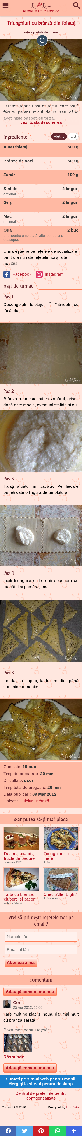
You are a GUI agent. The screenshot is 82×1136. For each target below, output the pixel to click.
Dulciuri (26, 801)
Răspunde (13, 1057)
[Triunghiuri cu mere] (61, 838)
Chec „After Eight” (60, 894)
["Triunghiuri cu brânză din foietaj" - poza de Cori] (22, 1043)
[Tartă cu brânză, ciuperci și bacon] (21, 879)
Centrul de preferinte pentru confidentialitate (41, 1095)
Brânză (42, 801)
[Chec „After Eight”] (61, 879)
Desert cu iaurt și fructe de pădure (19, 856)
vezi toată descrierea (41, 122)
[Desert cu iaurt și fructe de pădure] (21, 838)
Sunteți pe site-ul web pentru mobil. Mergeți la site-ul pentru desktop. (41, 1081)
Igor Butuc (73, 1107)
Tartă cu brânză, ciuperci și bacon (20, 896)
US (73, 136)
